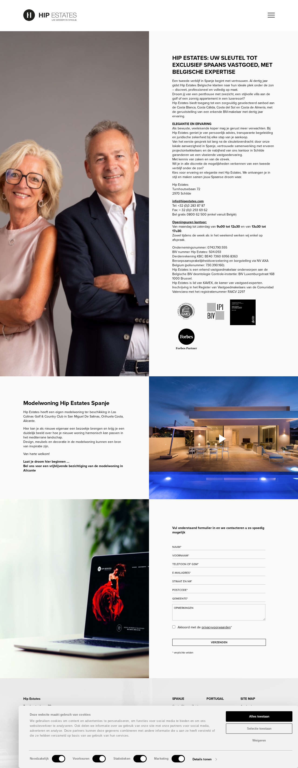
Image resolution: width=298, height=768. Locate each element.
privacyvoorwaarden (216, 627)
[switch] (99, 758)
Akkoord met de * (205, 627)
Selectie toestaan (259, 728)
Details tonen (202, 759)
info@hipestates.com (188, 201)
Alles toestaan (259, 716)
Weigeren (259, 740)
